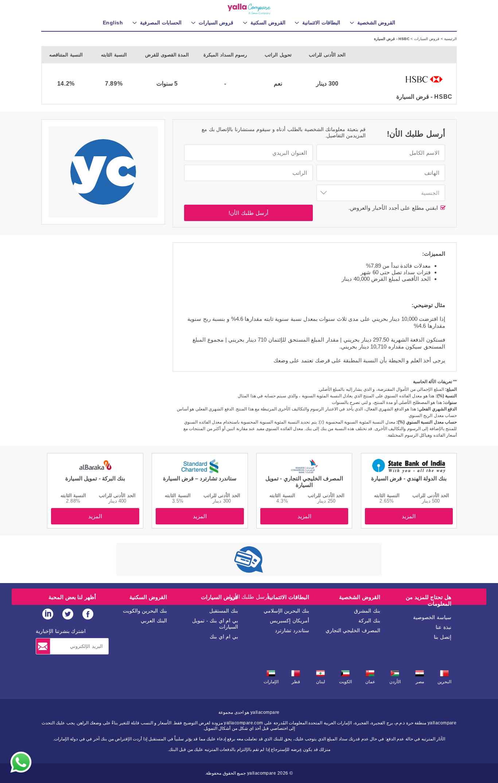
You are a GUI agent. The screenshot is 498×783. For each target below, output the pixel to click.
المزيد (409, 516)
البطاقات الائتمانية (288, 597)
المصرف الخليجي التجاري (353, 630)
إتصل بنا (442, 637)
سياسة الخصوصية (432, 617)
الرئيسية (450, 39)
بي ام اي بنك (224, 637)
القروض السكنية (148, 597)
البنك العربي (154, 620)
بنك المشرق (367, 611)
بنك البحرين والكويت (145, 611)
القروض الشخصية (359, 597)
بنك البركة (369, 620)
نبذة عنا (443, 627)
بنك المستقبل (223, 611)
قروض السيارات (426, 39)
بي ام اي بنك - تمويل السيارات (215, 624)
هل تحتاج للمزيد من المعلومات (428, 600)
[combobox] (380, 193)
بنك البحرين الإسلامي (286, 611)
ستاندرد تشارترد (292, 630)
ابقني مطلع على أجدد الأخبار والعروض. (394, 208)
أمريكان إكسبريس (289, 620)
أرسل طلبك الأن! (248, 213)
